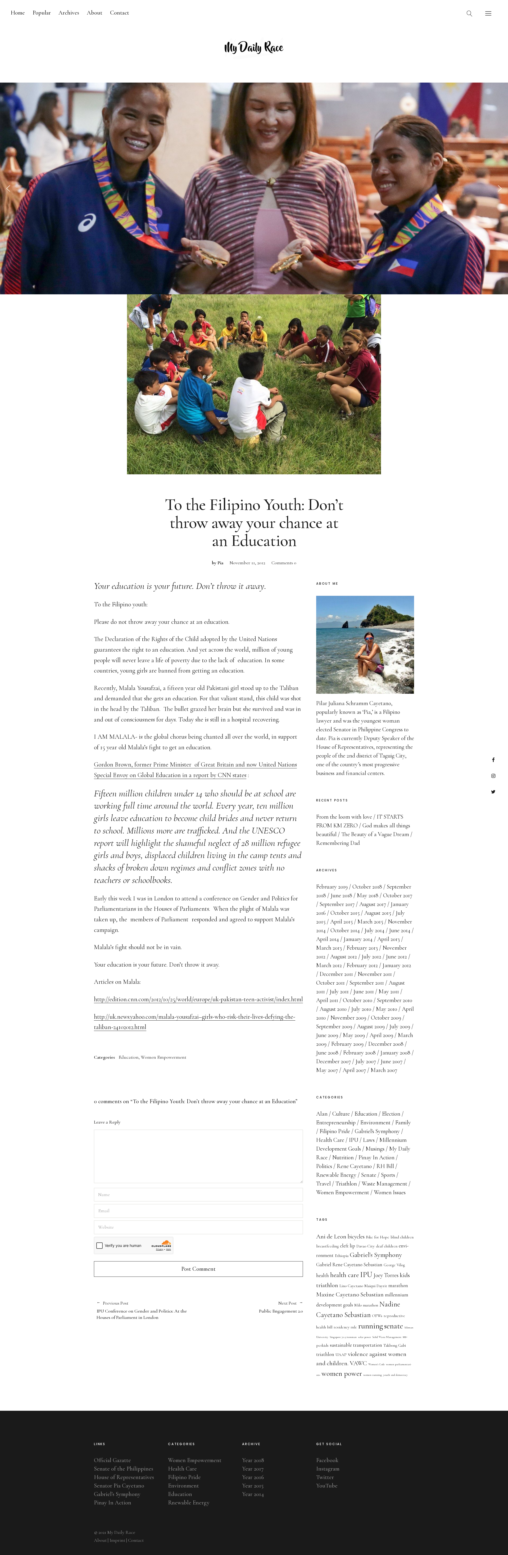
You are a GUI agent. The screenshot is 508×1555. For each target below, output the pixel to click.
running (370, 1326)
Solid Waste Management (386, 1337)
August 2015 (377, 912)
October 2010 (357, 1000)
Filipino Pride (335, 1131)
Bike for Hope (377, 1237)
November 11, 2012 (247, 563)
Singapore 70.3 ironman (343, 1337)
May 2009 (354, 1035)
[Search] (469, 13)
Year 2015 (253, 1485)
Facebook (493, 760)
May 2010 (386, 1009)
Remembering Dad (338, 843)
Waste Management (384, 1183)
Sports (388, 1174)
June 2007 (391, 1061)
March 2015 (370, 921)
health (322, 1275)
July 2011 (339, 991)
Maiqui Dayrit (375, 1285)
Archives (68, 12)
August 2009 (371, 1026)
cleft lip (347, 1246)
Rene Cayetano (354, 1166)
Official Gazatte (112, 1460)
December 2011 (336, 974)
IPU (353, 1140)
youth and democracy (395, 1375)
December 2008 (385, 1043)
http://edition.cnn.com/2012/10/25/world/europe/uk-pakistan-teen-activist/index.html (198, 999)
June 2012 (396, 956)
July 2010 (361, 1009)
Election (391, 1113)
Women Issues (390, 1192)
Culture (341, 1113)
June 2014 (399, 930)
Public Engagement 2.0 (250, 1307)
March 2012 (329, 965)
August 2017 (372, 904)
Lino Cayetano (351, 1285)
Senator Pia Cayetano (119, 1485)
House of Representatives (124, 1477)
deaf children (386, 1246)
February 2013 (362, 947)
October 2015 (345, 912)
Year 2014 (253, 1494)
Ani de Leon (331, 1236)
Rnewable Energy (336, 1174)
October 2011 (330, 982)
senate (393, 1326)
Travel (323, 1183)
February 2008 (359, 1052)
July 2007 (366, 1061)
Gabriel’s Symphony (117, 1494)
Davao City (365, 1246)
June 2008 (327, 1052)
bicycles (356, 1236)
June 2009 (327, 1035)
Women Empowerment (163, 1057)
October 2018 (367, 886)
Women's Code (376, 1364)
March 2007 (384, 1070)
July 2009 (399, 1026)
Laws (369, 1140)
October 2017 (397, 895)
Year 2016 (253, 1477)
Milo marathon (366, 1305)
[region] (254, 188)
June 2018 (341, 895)
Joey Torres (386, 1275)
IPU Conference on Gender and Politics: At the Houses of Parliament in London (142, 1310)
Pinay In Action (376, 1157)
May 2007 (327, 1070)
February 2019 (332, 886)
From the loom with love (344, 816)
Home (18, 12)
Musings (375, 1148)
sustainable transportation (356, 1345)
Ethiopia (341, 1255)
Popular (42, 12)
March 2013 (329, 947)
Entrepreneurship (336, 1122)
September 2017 (337, 904)
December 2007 (333, 1061)
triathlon (325, 1354)
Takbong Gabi (394, 1345)
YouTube (327, 1485)
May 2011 (389, 991)
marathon (398, 1285)
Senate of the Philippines (123, 1468)
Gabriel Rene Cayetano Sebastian (349, 1265)
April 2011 (327, 1000)
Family (403, 1122)
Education (129, 1057)
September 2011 (367, 982)
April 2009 (381, 1035)
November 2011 (375, 974)
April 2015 (341, 921)
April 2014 (327, 939)
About (94, 12)
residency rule (345, 1327)
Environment (375, 1122)
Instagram (493, 776)
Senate (368, 1174)
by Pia (217, 563)
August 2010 (333, 1009)
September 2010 (394, 1000)
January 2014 (358, 939)
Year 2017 (253, 1468)
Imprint (117, 1540)
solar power (364, 1337)
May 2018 (367, 895)
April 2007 (354, 1070)
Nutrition (343, 1157)
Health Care (330, 1140)
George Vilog (394, 1265)
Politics (324, 1166)
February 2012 (362, 965)
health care (344, 1275)
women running (372, 1375)
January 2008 (395, 1052)
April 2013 (388, 939)
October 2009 (386, 1017)
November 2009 (348, 1017)
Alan (322, 1113)
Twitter (493, 791)
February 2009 (347, 1043)
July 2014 (374, 930)
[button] (8, 188)
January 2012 (397, 965)
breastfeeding (327, 1246)
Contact (119, 12)
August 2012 (343, 956)
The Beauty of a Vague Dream (375, 834)
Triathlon (346, 1183)
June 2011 (363, 991)
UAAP (341, 1354)
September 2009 (334, 1026)
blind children (402, 1237)
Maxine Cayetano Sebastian (350, 1294)
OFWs (377, 1315)
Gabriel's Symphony (377, 1131)
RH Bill (385, 1166)
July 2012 (371, 956)
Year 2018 (253, 1460)
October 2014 (345, 930)
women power (341, 1373)
